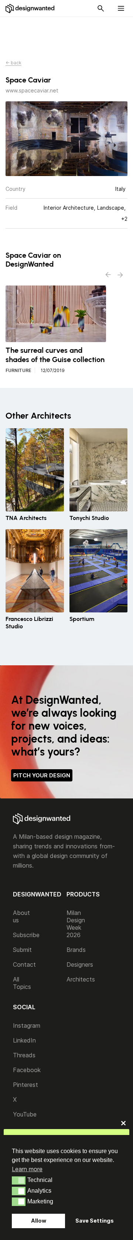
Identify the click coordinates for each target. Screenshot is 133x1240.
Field (11, 208)
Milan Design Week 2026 (75, 924)
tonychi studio (89, 517)
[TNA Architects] (35, 469)
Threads (24, 1055)
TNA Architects (26, 517)
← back (13, 62)
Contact (24, 964)
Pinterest (25, 1084)
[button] (18, 1180)
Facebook (27, 1070)
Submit (22, 949)
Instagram (26, 1025)
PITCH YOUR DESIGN (41, 775)
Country (15, 189)
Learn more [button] (27, 1169)
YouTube (25, 1114)
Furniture (18, 370)
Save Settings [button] (94, 1220)
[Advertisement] (70, 33)
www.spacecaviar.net (32, 90)
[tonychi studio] (98, 469)
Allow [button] (38, 1220)
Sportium (81, 618)
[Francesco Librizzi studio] (35, 570)
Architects (80, 979)
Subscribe (26, 935)
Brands (76, 949)
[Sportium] (98, 570)
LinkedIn (24, 1040)
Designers (79, 964)
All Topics (22, 983)
